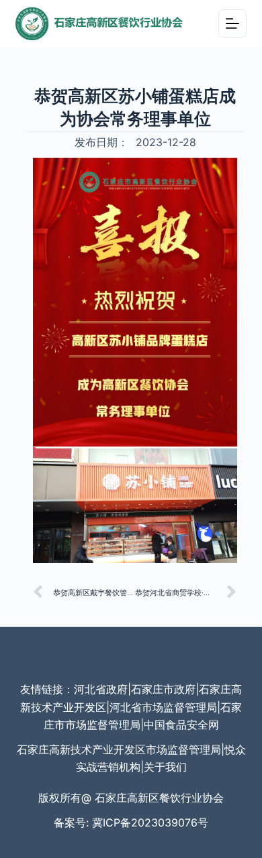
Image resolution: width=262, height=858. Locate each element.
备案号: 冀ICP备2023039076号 (131, 822)
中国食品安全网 (181, 724)
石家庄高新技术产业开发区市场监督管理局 (119, 749)
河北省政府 (101, 689)
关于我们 (165, 767)
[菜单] (232, 23)
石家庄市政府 (163, 689)
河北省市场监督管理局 (163, 707)
